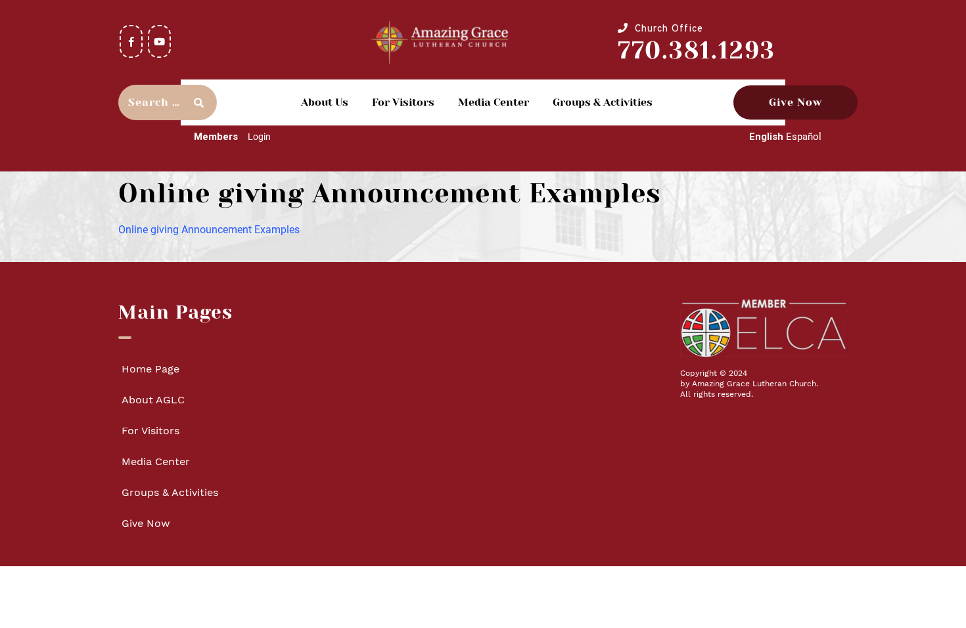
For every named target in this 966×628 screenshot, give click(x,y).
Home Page (150, 369)
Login (259, 136)
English (766, 137)
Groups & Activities (603, 102)
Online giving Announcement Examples (209, 229)
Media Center (493, 102)
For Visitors (403, 102)
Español (803, 137)
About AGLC (153, 399)
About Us (324, 102)
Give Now (795, 102)
